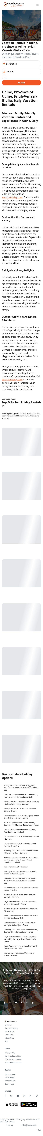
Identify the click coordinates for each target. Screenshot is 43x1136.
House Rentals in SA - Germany (16, 867)
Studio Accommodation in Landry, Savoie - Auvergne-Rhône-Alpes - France (20, 924)
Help (6, 1041)
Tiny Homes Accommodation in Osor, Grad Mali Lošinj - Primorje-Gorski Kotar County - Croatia (20, 939)
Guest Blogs (9, 1084)
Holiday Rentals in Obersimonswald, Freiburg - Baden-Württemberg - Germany (21, 803)
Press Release (10, 1081)
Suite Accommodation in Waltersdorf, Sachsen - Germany (21, 837)
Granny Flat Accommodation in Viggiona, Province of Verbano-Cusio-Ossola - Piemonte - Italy (21, 787)
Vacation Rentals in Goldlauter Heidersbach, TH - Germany (21, 910)
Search (21, 82)
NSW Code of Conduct (13, 1062)
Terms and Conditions (13, 1056)
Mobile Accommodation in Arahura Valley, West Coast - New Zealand (20, 831)
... (4, 77)
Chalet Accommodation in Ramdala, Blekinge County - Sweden (21, 889)
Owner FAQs (9, 1031)
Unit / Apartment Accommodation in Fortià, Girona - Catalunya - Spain (20, 872)
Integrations (9, 1038)
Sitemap (10, 1125)
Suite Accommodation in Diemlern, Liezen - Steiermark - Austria (20, 844)
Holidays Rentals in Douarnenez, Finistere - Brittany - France (20, 810)
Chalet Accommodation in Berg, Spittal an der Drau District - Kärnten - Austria (21, 817)
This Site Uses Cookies (13, 1059)
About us (8, 1025)
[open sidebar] (37, 4)
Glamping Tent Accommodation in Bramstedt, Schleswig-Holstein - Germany (21, 851)
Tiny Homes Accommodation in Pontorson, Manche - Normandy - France (20, 903)
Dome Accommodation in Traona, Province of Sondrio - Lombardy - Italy (21, 917)
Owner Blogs (9, 1077)
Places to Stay (10, 1074)
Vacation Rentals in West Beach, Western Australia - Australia (19, 896)
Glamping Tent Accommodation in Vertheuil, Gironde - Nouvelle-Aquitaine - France (21, 931)
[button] (21, 71)
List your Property (11, 1028)
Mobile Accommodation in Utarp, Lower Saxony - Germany (19, 954)
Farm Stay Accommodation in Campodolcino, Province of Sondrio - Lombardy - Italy (21, 796)
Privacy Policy (10, 1053)
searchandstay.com (12, 197)
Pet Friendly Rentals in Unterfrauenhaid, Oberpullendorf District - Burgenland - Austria (21, 824)
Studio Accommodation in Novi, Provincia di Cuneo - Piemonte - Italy (20, 947)
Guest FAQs (9, 1035)
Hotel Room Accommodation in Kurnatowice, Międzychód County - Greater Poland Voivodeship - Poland (21, 859)
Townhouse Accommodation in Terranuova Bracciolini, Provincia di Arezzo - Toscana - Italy (20, 880)
